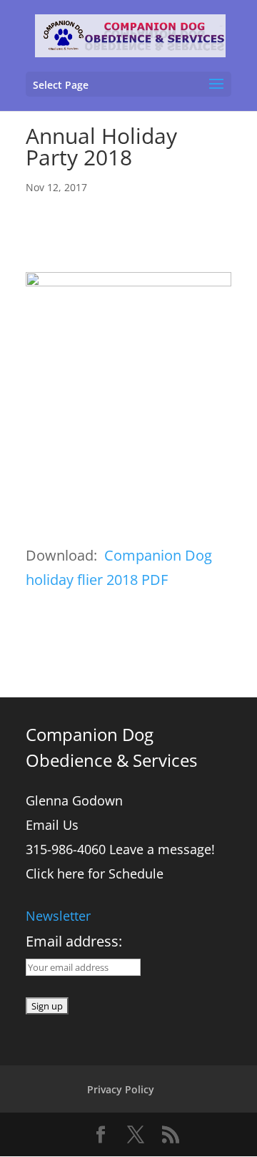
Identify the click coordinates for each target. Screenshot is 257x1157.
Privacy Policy (120, 1089)
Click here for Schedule (94, 873)
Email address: (74, 941)
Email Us (52, 824)
